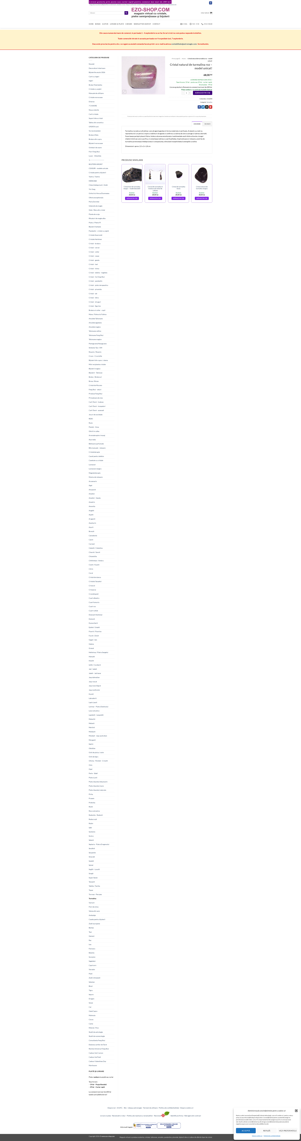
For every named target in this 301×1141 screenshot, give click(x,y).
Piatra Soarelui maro (96, 786)
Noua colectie (94, 110)
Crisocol (92, 586)
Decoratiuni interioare (97, 68)
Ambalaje (92, 915)
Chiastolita (93, 556)
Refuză (266, 1131)
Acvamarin (93, 481)
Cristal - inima (94, 269)
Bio (125, 1108)
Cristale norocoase (96, 97)
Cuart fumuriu (94, 602)
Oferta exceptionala (96, 198)
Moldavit (92, 732)
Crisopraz (92, 590)
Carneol (92, 544)
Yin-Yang (92, 189)
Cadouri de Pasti (95, 1057)
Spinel (91, 865)
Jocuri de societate (95, 415)
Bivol (91, 986)
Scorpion (92, 957)
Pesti (90, 974)
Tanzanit (92, 882)
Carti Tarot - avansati (96, 410)
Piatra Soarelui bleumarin (98, 782)
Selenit (91, 840)
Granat (91, 648)
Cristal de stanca (95, 577)
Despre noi (112, 1108)
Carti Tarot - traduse (96, 402)
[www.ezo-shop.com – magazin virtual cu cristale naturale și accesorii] (150, 13)
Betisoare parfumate (96, 444)
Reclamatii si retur (119, 1116)
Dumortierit (93, 623)
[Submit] (126, 13)
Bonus (97, 24)
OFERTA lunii (94, 127)
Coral (91, 573)
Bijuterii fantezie (95, 227)
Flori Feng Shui (94, 152)
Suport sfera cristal (96, 118)
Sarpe (91, 1003)
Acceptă (246, 1131)
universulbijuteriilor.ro (103, 4)
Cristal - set (93, 294)
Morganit (92, 740)
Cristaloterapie (94, 452)
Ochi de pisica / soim (96, 752)
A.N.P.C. (120, 1108)
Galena (91, 644)
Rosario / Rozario (95, 352)
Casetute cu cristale (96, 460)
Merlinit (92, 727)
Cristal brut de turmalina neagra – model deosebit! (131, 188)
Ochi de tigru (93, 757)
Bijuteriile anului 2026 (97, 72)
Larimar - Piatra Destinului (98, 707)
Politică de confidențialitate (272, 1136)
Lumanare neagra (95, 469)
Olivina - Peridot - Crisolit (98, 761)
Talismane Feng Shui (96, 335)
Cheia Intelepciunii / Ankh (98, 185)
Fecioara (92, 949)
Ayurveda (92, 440)
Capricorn (92, 965)
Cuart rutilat (93, 611)
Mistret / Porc (94, 1028)
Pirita (91, 794)
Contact (156, 24)
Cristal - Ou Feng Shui (97, 277)
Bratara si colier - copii (97, 310)
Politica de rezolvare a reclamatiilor (140, 1116)
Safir (90, 828)
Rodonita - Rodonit (96, 815)
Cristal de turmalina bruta (178, 188)
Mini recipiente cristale (97, 364)
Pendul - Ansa (94, 427)
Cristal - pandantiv (95, 281)
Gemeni (91, 936)
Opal (90, 769)
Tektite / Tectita (94, 886)
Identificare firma (177, 1116)
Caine (91, 1024)
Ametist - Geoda (95, 498)
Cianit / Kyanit (94, 565)
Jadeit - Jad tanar (95, 673)
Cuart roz (92, 606)
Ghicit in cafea (94, 431)
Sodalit (91, 861)
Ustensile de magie (95, 206)
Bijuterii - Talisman (95, 373)
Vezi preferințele (288, 1131)
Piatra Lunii (93, 778)
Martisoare (93, 1065)
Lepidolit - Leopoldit (96, 715)
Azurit (91, 527)
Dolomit (92, 619)
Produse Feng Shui (95, 394)
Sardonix (92, 832)
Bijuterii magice (94, 369)
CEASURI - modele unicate (98, 168)
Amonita (92, 506)
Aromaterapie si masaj (97, 435)
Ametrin (92, 502)
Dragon (91, 999)
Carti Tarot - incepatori (97, 406)
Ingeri (91, 81)
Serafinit (92, 848)
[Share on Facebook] (199, 107)
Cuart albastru (94, 598)
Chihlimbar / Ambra (96, 561)
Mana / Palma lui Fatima (97, 314)
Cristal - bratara (94, 243)
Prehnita (92, 803)
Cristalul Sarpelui (95, 581)
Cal (90, 1007)
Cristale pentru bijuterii (97, 173)
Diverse (91, 102)
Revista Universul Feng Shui (99, 1049)
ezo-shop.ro (126, 4)
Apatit (91, 515)
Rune (91, 423)
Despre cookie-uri (186, 1108)
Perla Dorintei (94, 202)
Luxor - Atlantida (95, 156)
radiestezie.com (171, 4)
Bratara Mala (93, 135)
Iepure (91, 994)
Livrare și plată (117, 24)
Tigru (91, 990)
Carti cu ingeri (94, 77)
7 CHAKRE (93, 106)
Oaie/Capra (93, 1011)
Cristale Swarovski (95, 235)
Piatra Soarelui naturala (97, 790)
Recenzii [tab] (207, 124)
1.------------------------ (96, 160)
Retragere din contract (192, 1116)
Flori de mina (93, 907)
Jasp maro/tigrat (95, 686)
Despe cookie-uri (257, 1136)
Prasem (91, 798)
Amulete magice (95, 327)
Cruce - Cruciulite (95, 356)
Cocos (91, 1019)
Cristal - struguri (95, 302)
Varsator (92, 969)
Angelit (91, 511)
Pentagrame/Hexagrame (98, 344)
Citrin (91, 569)
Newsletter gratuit (142, 24)
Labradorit (93, 698)
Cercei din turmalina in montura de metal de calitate (155, 188)
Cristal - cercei (94, 248)
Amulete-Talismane (96, 319)
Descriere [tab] (197, 124)
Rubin (91, 823)
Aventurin (92, 523)
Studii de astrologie (96, 1032)
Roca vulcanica (94, 811)
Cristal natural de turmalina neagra (202, 188)
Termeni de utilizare (150, 1108)
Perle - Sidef (93, 773)
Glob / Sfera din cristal (97, 210)
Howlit (91, 661)
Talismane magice (95, 339)
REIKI (91, 419)
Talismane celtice (95, 331)
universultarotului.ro (161, 4)
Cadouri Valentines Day (97, 1061)
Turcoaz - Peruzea (95, 894)
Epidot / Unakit (94, 627)
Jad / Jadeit (93, 669)
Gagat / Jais (93, 640)
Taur (90, 932)
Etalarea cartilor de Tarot (98, 1045)
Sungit (91, 873)
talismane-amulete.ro (116, 4)
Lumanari (92, 465)
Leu (90, 944)
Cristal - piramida (95, 289)
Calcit (91, 540)
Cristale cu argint (95, 89)
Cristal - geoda (94, 260)
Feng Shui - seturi (95, 390)
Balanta (91, 953)
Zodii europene (94, 924)
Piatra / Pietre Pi (95, 223)
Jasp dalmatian (94, 677)
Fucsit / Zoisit (94, 636)
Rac (90, 940)
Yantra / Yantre (94, 177)
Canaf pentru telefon (96, 456)
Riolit (91, 807)
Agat (90, 485)
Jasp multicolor (94, 690)
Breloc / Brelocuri (95, 377)
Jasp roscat (93, 682)
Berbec (91, 928)
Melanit (91, 723)
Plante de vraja (94, 214)
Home (91, 24)
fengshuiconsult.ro (149, 4)
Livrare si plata (105, 1116)
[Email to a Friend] (206, 107)
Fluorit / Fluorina (95, 631)
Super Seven (93, 878)
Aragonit (92, 519)
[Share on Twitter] (203, 107)
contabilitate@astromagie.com (184, 44)
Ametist (92, 494)
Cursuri (128, 24)
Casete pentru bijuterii (97, 919)
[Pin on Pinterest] (210, 107)
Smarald (92, 857)
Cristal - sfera (94, 298)
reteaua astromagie (135, 1108)
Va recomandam (95, 131)
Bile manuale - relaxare (97, 448)
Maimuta (92, 1015)
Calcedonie (93, 536)
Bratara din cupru (95, 139)
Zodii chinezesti (94, 978)
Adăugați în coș (202, 93)
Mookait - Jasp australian (98, 736)
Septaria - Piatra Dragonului (99, 844)
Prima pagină (176, 58)
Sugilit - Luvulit (94, 869)
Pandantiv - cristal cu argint (99, 231)
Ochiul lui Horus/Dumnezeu (99, 193)
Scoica (91, 836)
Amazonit (92, 490)
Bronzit (91, 531)
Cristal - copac (94, 256)
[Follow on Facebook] (210, 2)
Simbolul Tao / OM (95, 348)
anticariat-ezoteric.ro (137, 4)
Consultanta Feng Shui (97, 1040)
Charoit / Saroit (94, 552)
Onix (90, 765)
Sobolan (92, 982)
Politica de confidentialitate (169, 1108)
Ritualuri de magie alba (97, 218)
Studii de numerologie (97, 1036)
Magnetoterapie (94, 473)
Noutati (91, 64)
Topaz (91, 890)
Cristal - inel (93, 264)
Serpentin (92, 853)
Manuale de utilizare (96, 93)
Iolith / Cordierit (95, 665)
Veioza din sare (94, 911)
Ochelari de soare (95, 147)
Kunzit (91, 694)
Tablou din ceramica (96, 122)
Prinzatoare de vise (96, 398)
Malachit (92, 719)
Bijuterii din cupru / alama (98, 360)
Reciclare (157, 1116)
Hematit (92, 657)
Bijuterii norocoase (96, 143)
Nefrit (91, 744)
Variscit (91, 903)
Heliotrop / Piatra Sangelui (98, 652)
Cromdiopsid (93, 594)
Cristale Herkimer (95, 239)
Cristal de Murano (95, 385)
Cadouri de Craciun (96, 1053)
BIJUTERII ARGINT (96, 164)
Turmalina (92, 898)
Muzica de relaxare (96, 477)
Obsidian (92, 748)
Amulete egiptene (95, 323)
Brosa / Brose (94, 381)
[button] (296, 1111)
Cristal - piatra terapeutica (98, 285)
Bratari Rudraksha (95, 85)
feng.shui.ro (93, 4)
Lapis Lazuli (93, 702)
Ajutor (105, 24)
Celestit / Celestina (96, 548)
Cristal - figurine (95, 306)
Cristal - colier (94, 252)
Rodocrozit (93, 819)
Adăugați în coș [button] (132, 198)
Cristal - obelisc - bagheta (98, 273)
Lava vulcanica (94, 711)
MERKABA (93, 181)
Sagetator (92, 961)
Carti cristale (93, 114)
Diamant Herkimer (96, 615)
